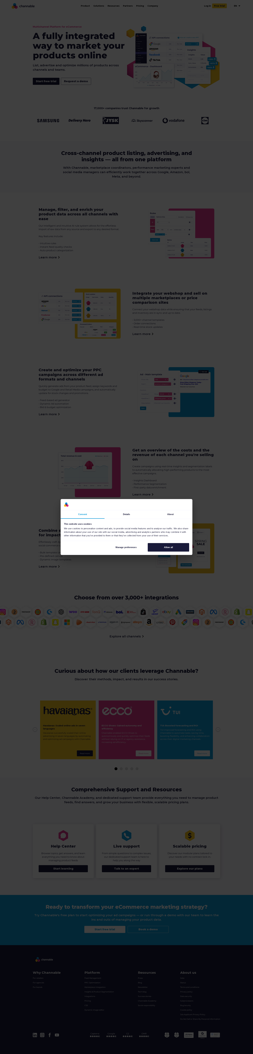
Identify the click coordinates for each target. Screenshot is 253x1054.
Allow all (168, 547)
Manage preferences (126, 547)
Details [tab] (126, 514)
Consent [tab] (82, 514)
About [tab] (170, 514)
